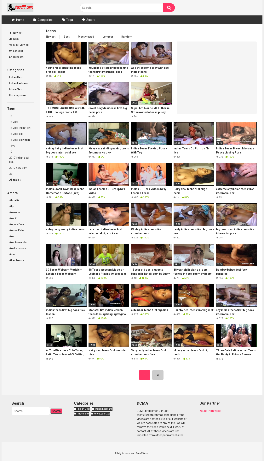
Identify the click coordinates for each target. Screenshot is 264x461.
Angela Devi (16, 224)
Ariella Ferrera (17, 248)
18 (10, 115)
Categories (45, 20)
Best (16, 38)
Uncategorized (18, 95)
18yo (12, 145)
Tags (69, 20)
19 (10, 151)
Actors (90, 20)
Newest (17, 32)
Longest (18, 50)
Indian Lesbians (18, 83)
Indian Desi (15, 77)
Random (18, 56)
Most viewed (21, 44)
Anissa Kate (16, 230)
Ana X (13, 218)
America (14, 212)
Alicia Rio (14, 200)
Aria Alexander (18, 242)
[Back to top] (251, 449)
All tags (14, 179)
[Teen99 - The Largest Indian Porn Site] (20, 8)
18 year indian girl (20, 127)
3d (10, 173)
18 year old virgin (19, 139)
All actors (15, 260)
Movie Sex (15, 89)
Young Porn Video (210, 410)
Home (20, 20)
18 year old (16, 133)
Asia (12, 254)
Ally (11, 206)
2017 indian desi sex (19, 159)
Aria (11, 236)
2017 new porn (18, 167)
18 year (13, 121)
